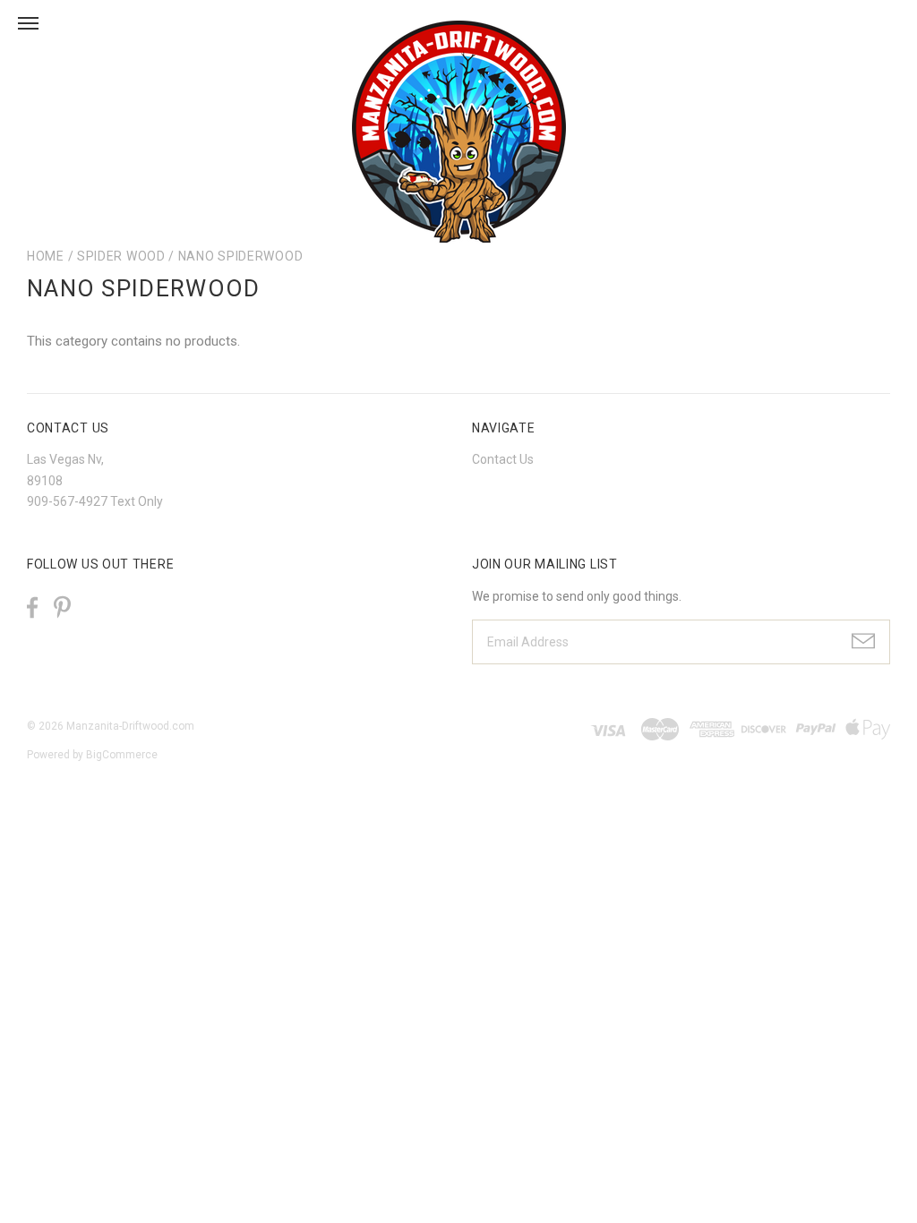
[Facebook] (32, 607)
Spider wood (121, 256)
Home (45, 256)
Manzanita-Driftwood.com (130, 726)
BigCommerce (122, 754)
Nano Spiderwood (241, 256)
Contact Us (503, 459)
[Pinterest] (62, 605)
